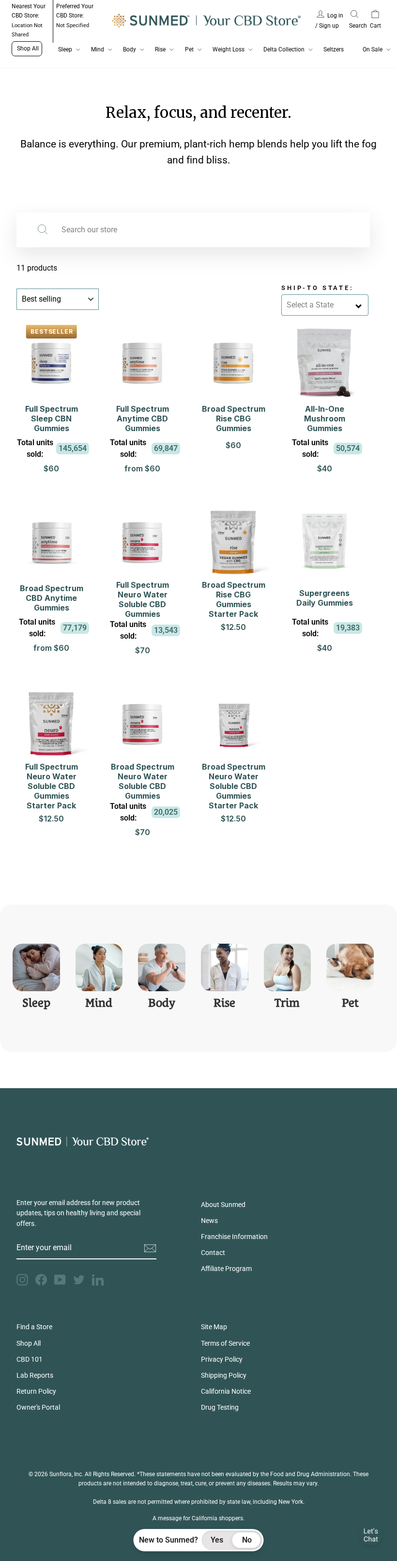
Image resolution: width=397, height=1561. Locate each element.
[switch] (232, 1540)
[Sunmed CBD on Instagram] (22, 1280)
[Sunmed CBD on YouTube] (60, 1280)
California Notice (226, 1391)
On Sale (372, 49)
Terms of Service (225, 1343)
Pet (189, 49)
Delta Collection (284, 49)
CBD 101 (29, 1359)
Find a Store (34, 1327)
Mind (97, 49)
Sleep (65, 49)
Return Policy (36, 1391)
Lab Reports (34, 1375)
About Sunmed (223, 1204)
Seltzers (333, 49)
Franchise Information (234, 1236)
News (209, 1220)
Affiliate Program (226, 1268)
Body (129, 49)
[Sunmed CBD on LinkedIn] (98, 1280)
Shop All (28, 48)
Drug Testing (220, 1407)
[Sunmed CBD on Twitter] (79, 1280)
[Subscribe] (150, 1248)
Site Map (214, 1327)
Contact (213, 1252)
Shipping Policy (223, 1375)
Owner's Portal (38, 1407)
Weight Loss (228, 49)
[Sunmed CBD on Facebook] (41, 1280)
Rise (160, 49)
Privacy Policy (222, 1359)
